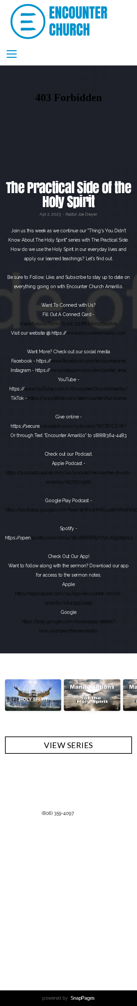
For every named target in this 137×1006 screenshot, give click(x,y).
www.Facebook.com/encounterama (88, 361)
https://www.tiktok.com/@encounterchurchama (77, 398)
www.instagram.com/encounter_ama (88, 370)
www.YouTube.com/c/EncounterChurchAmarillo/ (75, 388)
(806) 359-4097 (57, 813)
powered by (68, 998)
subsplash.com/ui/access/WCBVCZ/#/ (83, 426)
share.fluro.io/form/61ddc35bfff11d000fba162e (68, 323)
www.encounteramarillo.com (96, 333)
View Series (68, 745)
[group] (33, 700)
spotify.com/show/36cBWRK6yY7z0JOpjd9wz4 (81, 537)
